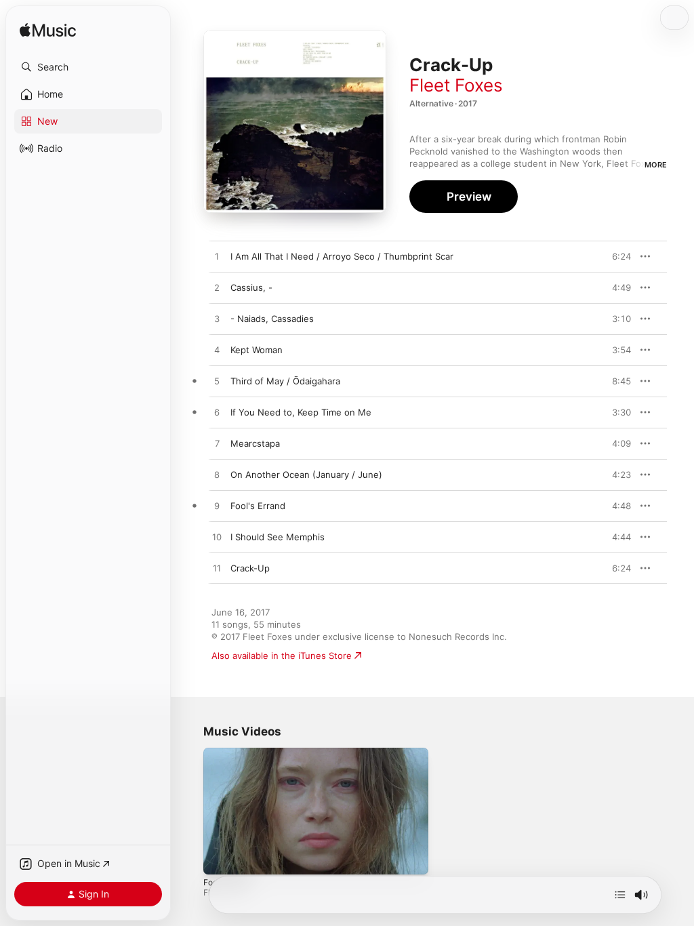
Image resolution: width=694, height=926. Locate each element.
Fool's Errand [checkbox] (257, 505)
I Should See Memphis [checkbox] (277, 536)
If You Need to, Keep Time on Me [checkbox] (300, 412)
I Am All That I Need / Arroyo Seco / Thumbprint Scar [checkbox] (341, 256)
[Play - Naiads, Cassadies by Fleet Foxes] (216, 319)
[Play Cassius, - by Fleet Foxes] (216, 288)
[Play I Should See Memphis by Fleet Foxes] (216, 537)
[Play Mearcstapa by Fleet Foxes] (216, 444)
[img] (48, 31)
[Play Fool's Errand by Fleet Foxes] (216, 506)
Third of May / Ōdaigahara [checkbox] (285, 381)
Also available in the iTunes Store (281, 655)
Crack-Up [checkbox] (250, 568)
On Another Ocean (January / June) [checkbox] (306, 474)
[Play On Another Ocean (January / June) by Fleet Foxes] (216, 475)
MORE (656, 164)
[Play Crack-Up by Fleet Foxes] (216, 569)
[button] (88, 67)
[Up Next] (620, 894)
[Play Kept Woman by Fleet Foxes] (216, 350)
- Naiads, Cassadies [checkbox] (272, 318)
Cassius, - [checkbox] (251, 287)
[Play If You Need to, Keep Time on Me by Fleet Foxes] (216, 413)
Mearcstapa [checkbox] (255, 443)
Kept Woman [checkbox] (256, 349)
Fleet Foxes (456, 85)
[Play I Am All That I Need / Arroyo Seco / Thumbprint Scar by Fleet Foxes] (216, 257)
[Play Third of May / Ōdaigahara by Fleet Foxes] (216, 382)
